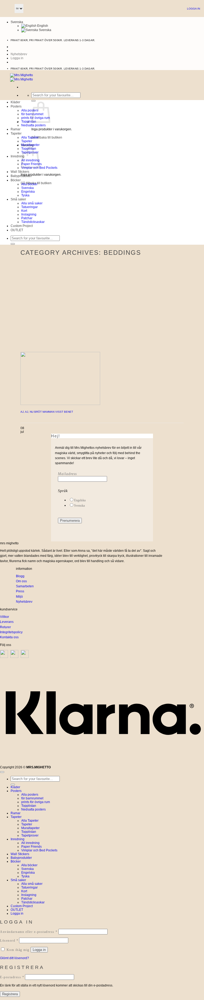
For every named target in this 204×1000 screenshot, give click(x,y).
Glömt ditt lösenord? (14, 958)
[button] (17, 58)
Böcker (16, 180)
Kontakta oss (9, 637)
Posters (16, 106)
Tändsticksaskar (33, 222)
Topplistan (28, 121)
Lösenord (9, 940)
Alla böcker (29, 184)
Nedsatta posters (33, 125)
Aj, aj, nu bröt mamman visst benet (46, 411)
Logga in (193, 8)
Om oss (21, 581)
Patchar (26, 218)
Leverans (7, 622)
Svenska (17, 22)
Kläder (15, 102)
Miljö (19, 596)
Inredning (17, 156)
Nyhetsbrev (24, 602)
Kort (24, 211)
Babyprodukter (21, 176)
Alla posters (29, 110)
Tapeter (16, 133)
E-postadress (12, 977)
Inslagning (28, 214)
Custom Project (22, 226)
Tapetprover (30, 835)
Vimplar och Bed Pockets (39, 850)
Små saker (18, 199)
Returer (5, 627)
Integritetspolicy (11, 632)
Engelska (28, 191)
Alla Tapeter (30, 137)
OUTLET (17, 230)
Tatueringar (29, 207)
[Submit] (33, 101)
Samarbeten (25, 586)
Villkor (4, 617)
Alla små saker (31, 203)
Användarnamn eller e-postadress (29, 932)
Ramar (15, 129)
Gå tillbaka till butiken (46, 137)
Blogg (20, 576)
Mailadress (67, 474)
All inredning (30, 843)
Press (20, 591)
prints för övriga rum (35, 802)
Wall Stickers (20, 172)
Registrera (10, 994)
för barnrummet (32, 798)
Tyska (25, 195)
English (42, 26)
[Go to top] (2, 772)
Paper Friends (31, 846)
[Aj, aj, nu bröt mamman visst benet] (60, 404)
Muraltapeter (30, 145)
